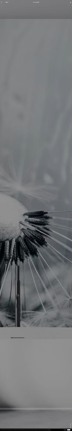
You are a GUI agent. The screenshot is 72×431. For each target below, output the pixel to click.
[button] (1, 2)
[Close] (71, 429)
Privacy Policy (49, 429)
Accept (69, 429)
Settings (65, 429)
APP (7, 2)
